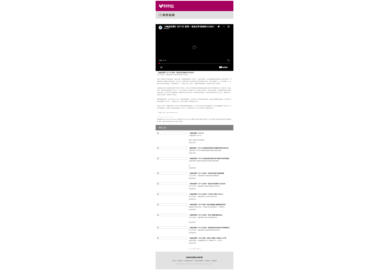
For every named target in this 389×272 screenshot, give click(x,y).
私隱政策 (207, 260)
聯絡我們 (214, 260)
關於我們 (180, 260)
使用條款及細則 (188, 260)
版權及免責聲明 (199, 260)
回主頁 (174, 260)
